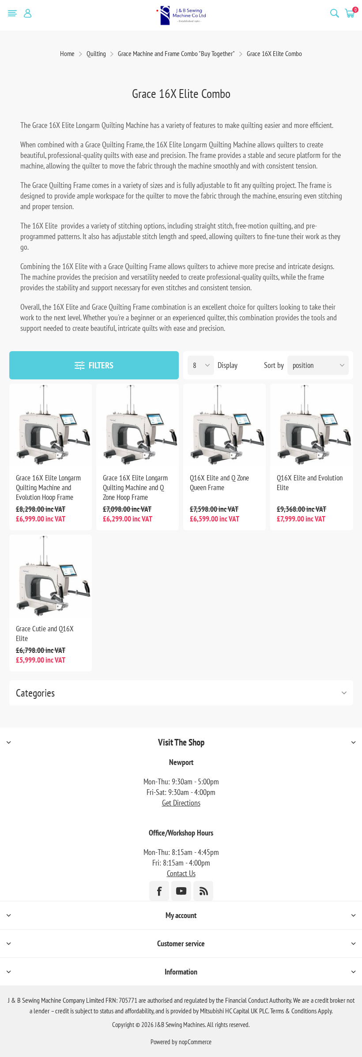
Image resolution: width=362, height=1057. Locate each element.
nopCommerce (195, 1042)
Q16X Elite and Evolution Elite (310, 482)
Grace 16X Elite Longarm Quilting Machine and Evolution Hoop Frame (48, 487)
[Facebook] (159, 891)
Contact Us (181, 873)
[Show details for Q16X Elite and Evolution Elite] (311, 425)
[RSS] (203, 891)
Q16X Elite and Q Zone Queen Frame (219, 482)
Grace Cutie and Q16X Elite (45, 633)
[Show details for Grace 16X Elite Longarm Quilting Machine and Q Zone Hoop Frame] (137, 425)
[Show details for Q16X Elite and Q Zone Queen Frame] (224, 425)
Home (67, 53)
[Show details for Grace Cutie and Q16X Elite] (50, 576)
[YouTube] (181, 891)
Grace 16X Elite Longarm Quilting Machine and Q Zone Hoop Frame (135, 487)
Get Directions (181, 803)
